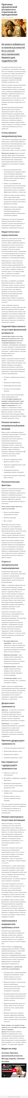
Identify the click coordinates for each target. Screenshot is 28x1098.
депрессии (17, 740)
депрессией (9, 765)
